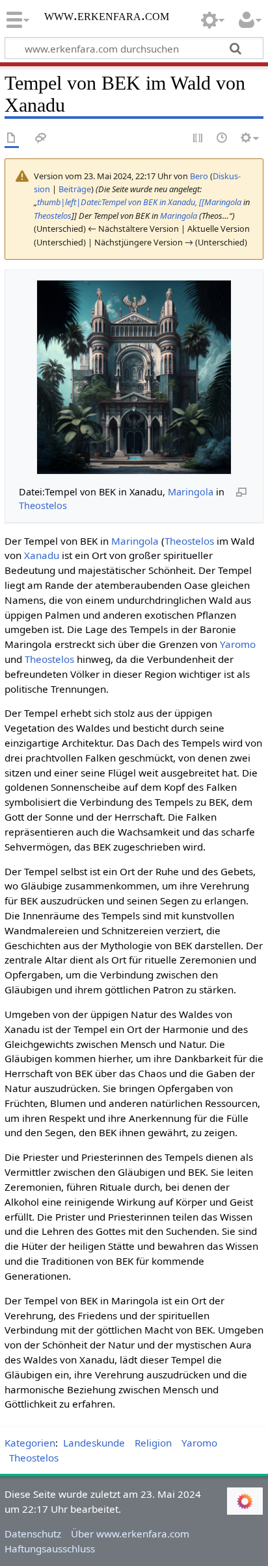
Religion (153, 1442)
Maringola (178, 215)
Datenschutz (33, 1533)
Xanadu (41, 555)
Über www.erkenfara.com (130, 1533)
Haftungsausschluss (50, 1548)
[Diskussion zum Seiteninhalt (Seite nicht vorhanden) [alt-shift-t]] (41, 138)
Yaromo (238, 644)
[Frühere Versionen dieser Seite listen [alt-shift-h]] (222, 138)
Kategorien (30, 1442)
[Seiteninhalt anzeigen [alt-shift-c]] (12, 138)
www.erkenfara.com (106, 16)
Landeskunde (94, 1442)
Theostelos (53, 215)
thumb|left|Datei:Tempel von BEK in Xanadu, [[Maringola (139, 202)
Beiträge (75, 189)
